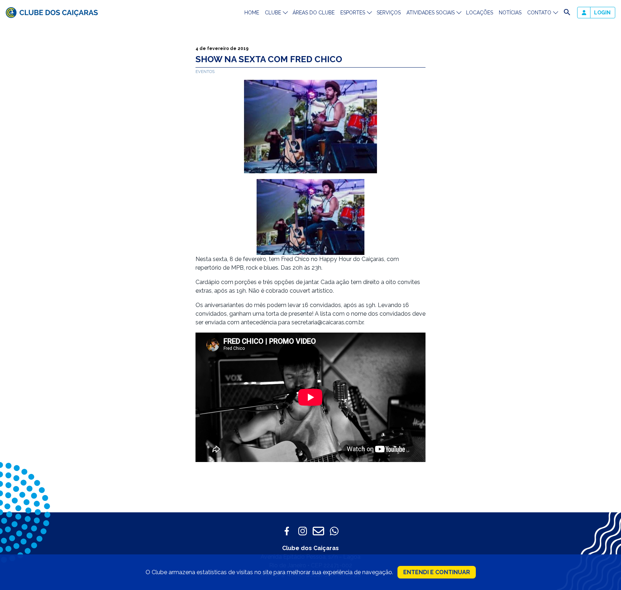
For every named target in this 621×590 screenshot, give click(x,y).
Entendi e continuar (436, 572)
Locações (479, 12)
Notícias (510, 12)
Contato (539, 12)
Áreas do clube (314, 12)
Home (251, 12)
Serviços (389, 12)
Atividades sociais (430, 12)
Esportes (352, 12)
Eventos (205, 71)
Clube (273, 12)
